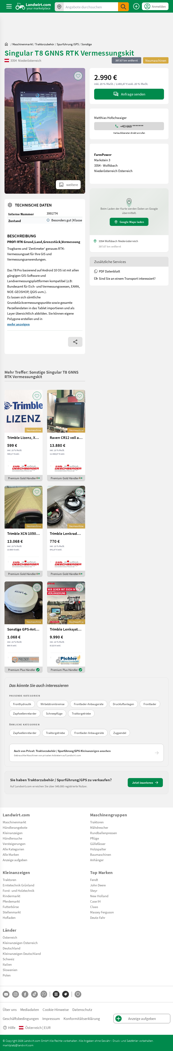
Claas (94, 906)
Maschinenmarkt (14, 822)
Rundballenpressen (103, 833)
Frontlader (149, 704)
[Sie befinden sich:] (7, 44)
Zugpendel (119, 733)
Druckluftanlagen (123, 704)
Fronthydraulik (22, 704)
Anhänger (97, 860)
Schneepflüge (54, 713)
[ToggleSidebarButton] (9, 6)
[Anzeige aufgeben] (136, 6)
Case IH (95, 901)
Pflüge (94, 838)
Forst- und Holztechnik (18, 890)
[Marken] (65, 994)
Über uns (10, 1009)
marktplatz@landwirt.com (18, 1045)
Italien (7, 964)
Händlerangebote (15, 827)
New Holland (99, 896)
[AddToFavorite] (78, 76)
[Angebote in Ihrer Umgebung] (59, 6)
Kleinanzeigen (13, 833)
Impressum (51, 1018)
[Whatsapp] (44, 994)
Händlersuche (12, 838)
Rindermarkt (11, 896)
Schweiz (8, 959)
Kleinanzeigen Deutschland (22, 953)
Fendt (94, 879)
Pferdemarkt (11, 901)
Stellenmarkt (12, 912)
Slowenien (10, 969)
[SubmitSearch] (123, 6)
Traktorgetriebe (81, 713)
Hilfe (11, 1027)
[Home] (33, 6)
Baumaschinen (100, 854)
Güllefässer (97, 843)
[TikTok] (34, 994)
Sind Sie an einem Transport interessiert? (127, 278)
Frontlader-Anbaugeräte (88, 704)
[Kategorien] (56, 994)
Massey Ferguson (102, 912)
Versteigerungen (14, 843)
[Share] (75, 342)
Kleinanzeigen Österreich (20, 942)
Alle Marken (11, 854)
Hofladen (9, 917)
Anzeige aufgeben (15, 860)
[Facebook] (25, 994)
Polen (7, 975)
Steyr (93, 890)
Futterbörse (11, 906)
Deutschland (11, 948)
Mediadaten (29, 1009)
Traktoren (97, 822)
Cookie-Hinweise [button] (56, 1009)
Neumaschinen (155, 60)
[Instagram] (15, 994)
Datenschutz (82, 1009)
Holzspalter (98, 849)
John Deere (98, 885)
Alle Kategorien (13, 849)
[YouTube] (6, 994)
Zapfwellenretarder (24, 713)
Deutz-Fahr (97, 917)
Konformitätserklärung (82, 1018)
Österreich (10, 937)
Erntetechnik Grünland (18, 885)
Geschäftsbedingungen (21, 1018)
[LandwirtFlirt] (78, 994)
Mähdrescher (99, 827)
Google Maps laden (132, 222)
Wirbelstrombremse (52, 704)
